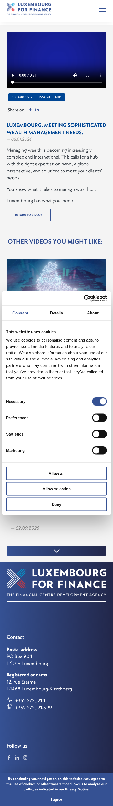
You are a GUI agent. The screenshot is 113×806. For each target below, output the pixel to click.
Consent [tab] (20, 313)
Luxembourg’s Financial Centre (37, 97)
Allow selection (57, 489)
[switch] (99, 417)
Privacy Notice (77, 789)
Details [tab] (56, 313)
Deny (56, 504)
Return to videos (29, 215)
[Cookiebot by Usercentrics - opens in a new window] (84, 298)
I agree (56, 800)
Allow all (56, 473)
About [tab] (93, 313)
